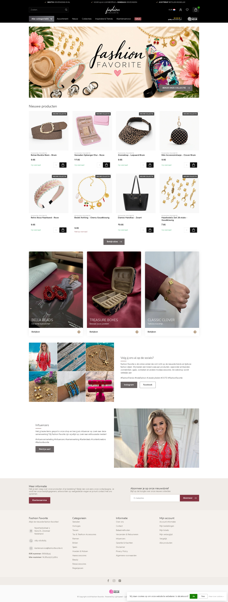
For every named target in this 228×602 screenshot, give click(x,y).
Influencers (120, 539)
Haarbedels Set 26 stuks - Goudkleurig (174, 218)
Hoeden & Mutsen (80, 551)
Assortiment (62, 19)
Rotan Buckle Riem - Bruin (44, 155)
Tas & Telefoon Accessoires (84, 534)
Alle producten (166, 543)
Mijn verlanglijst (166, 534)
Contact (119, 526)
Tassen (75, 530)
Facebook (147, 385)
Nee (203, 596)
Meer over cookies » (216, 596)
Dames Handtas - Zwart (130, 217)
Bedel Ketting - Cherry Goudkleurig (91, 217)
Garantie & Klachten (124, 543)
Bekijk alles (112, 242)
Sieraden (76, 522)
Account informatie (168, 522)
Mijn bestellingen (167, 526)
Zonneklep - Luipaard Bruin (131, 155)
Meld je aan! (45, 449)
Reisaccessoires (79, 564)
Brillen (75, 543)
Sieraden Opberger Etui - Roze (89, 155)
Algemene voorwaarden (126, 555)
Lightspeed (118, 597)
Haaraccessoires (79, 555)
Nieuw (75, 19)
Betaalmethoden (123, 530)
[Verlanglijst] (187, 9)
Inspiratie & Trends (104, 19)
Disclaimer (120, 547)
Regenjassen (77, 568)
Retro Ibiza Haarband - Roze (45, 217)
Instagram (129, 385)
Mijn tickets (164, 530)
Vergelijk (163, 539)
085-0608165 (40, 541)
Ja (194, 596)
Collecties (87, 19)
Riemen (75, 539)
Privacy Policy (122, 551)
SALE (138, 19)
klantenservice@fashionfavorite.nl (48, 548)
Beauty (75, 560)
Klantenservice (124, 19)
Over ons (120, 522)
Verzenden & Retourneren (127, 534)
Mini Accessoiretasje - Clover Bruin (179, 155)
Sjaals (74, 547)
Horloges (76, 526)
